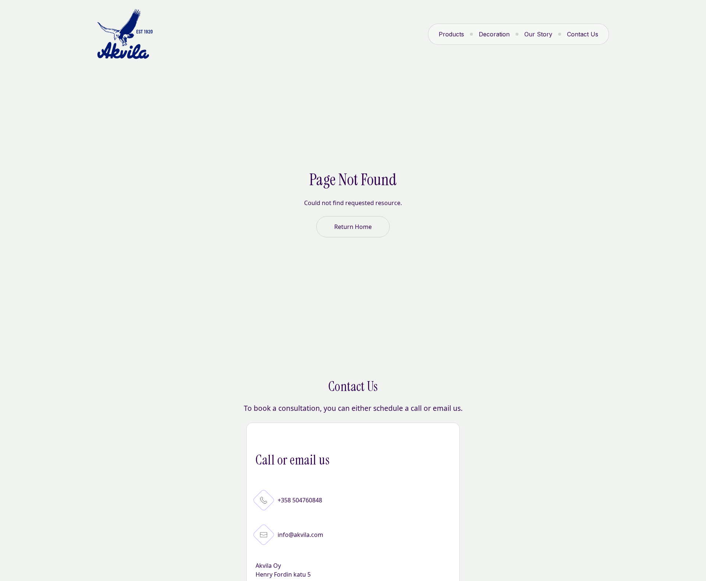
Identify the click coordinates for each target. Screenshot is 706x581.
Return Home (353, 227)
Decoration (494, 34)
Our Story (538, 34)
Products (451, 34)
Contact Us (582, 34)
